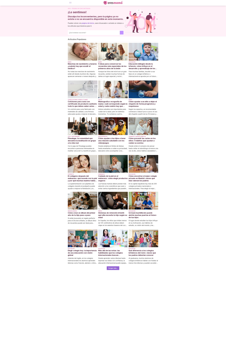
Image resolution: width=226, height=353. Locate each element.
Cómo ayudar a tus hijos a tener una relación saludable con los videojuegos (112, 140)
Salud (100, 99)
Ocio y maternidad (74, 136)
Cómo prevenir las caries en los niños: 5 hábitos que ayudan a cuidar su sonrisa (142, 140)
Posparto (71, 174)
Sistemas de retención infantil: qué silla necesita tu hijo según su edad (112, 215)
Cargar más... (113, 268)
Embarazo (101, 174)
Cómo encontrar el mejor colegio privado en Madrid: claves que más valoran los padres (143, 178)
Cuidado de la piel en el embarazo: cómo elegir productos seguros (113, 178)
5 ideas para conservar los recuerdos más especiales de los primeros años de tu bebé (112, 66)
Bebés (69, 62)
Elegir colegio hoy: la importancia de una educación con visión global (82, 252)
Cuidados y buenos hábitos (137, 136)
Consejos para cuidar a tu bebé (78, 99)
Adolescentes (102, 136)
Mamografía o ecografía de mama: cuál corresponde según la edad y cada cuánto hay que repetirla (112, 104)
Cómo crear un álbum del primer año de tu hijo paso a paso (81, 214)
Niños (100, 211)
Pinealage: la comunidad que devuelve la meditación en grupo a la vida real (82, 140)
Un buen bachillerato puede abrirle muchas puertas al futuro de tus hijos (142, 215)
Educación (132, 62)
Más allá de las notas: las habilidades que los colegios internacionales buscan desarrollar (110, 252)
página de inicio (88, 23)
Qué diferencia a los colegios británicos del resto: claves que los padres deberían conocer (142, 252)
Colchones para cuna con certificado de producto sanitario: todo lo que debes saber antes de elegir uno (82, 104)
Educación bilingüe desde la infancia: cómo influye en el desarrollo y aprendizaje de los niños (142, 66)
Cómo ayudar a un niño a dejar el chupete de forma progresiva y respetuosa (143, 104)
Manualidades (72, 211)
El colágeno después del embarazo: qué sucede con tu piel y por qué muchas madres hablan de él (82, 178)
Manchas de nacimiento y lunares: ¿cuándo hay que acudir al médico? (82, 66)
